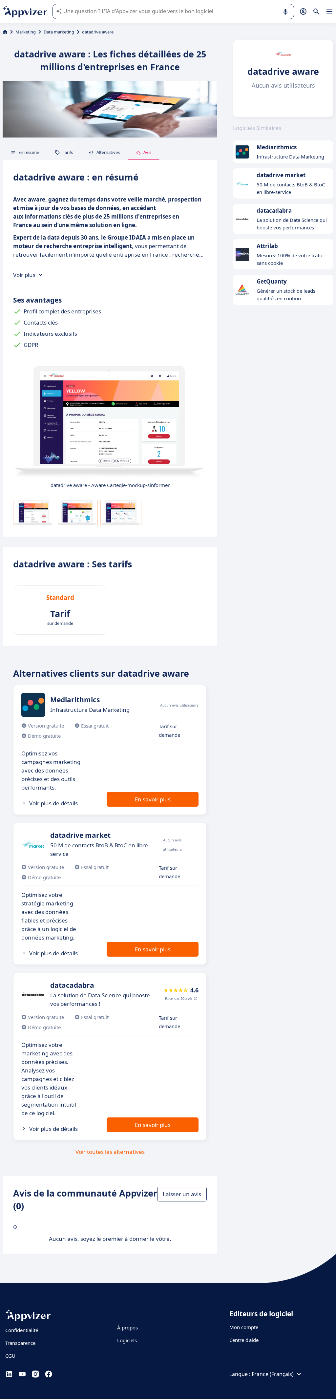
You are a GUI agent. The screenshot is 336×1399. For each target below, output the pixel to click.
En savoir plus (153, 799)
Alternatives (108, 152)
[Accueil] (5, 32)
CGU (10, 1355)
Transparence (20, 1343)
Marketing (25, 32)
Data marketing (59, 32)
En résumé (28, 152)
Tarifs (68, 152)
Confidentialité (21, 1330)
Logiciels (127, 1340)
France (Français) (273, 1374)
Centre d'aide (244, 1340)
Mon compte (243, 1327)
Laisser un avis (182, 1194)
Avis (147, 152)
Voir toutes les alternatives (110, 1151)
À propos (127, 1327)
